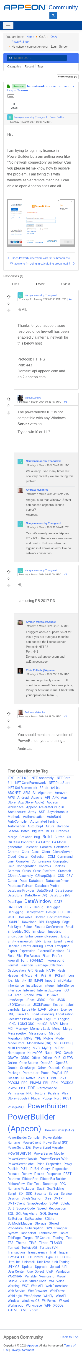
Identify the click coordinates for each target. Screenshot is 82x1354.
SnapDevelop (37, 1203)
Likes (15, 284)
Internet (29, 990)
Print (40, 1164)
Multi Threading (19, 1048)
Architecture (17, 812)
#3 (65, 402)
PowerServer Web (54, 1159)
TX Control (36, 1257)
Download (29, 922)
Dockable (26, 917)
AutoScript (36, 826)
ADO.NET (14, 793)
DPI (41, 922)
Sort (11, 1208)
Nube (49, 1053)
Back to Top (70, 1337)
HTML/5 (27, 975)
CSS (61, 876)
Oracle (13, 1068)
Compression (41, 861)
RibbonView (17, 1184)
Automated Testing (44, 821)
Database (36, 881)
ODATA (13, 1058)
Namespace (17, 1053)
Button (60, 837)
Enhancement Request (42, 936)
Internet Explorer (49, 990)
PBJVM (35, 1083)
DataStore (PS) (61, 895)
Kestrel (58, 1004)
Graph (40, 970)
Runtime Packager (21, 1188)
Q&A (54, 37)
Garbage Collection (49, 965)
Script (12, 1193)
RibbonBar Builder (53, 1179)
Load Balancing (43, 1014)
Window (14, 1301)
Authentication (34, 817)
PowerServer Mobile (49, 1153)
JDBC (41, 1000)
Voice (60, 1281)
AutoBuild (54, 817)
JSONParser (42, 1004)
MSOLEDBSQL (64, 1043)
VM (51, 1281)
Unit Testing (60, 1262)
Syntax (13, 1233)
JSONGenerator (19, 1004)
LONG (12, 1024)
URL (65, 1267)
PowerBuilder (20, 42)
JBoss (30, 1000)
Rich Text (34, 1184)
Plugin (36, 1098)
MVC (36, 1048)
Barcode (63, 826)
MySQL (47, 1048)
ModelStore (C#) (39, 1043)
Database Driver (57, 881)
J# (47, 995)
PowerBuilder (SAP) (59, 1130)
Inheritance (16, 985)
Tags (41, 66)
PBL (46, 1083)
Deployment (35, 912)
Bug (37, 837)
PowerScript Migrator (48, 1147)
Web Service (17, 1291)
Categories (14, 66)
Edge (66, 922)
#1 (65, 716)
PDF (32, 1088)
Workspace (34, 1305)
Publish (13, 1169)
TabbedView (48, 1233)
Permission (16, 1093)
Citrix (26, 852)
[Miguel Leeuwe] (20, 398)
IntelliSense (65, 985)
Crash (26, 871)
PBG (24, 1083)
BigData (38, 831)
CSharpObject (45, 876)
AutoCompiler (18, 821)
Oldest (65, 284)
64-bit (55, 788)
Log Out (50, 1019)
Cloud (12, 856)
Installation (34, 985)
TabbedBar (28, 1233)
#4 (70, 299)
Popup (48, 1098)
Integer (50, 985)
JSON (61, 1000)
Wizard (64, 1301)
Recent (29, 66)
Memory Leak (40, 1028)
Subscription (34, 1228)
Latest (40, 284)
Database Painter (20, 886)
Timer (43, 1243)
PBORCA (67, 1083)
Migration (15, 1038)
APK (55, 797)
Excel (49, 946)
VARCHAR (15, 1276)
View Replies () (67, 76)
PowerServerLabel (21, 1164)
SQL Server (49, 1213)
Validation (63, 1271)
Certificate (61, 847)
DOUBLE (14, 922)
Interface (15, 990)
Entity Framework (21, 941)
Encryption (16, 936)
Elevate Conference (49, 927)
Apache (37, 797)
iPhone (29, 995)
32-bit (44, 788)
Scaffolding (55, 1188)
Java (54, 995)
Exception (62, 946)
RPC (63, 1184)
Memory (22, 1028)
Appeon (32, 1345)
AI (34, 793)
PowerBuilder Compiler (24, 1137)
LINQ (11, 1014)
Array (32, 812)
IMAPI (39, 980)
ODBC (25, 1058)
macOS (42, 1024)
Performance (47, 1088)
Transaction (17, 1252)
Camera (46, 847)
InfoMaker (65, 980)
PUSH (35, 1169)
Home (30, 37)
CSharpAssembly (20, 876)
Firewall (13, 960)
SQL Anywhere (27, 1213)
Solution (66, 1203)
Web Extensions (57, 1286)
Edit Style (15, 927)
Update (27, 1267)
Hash (61, 970)
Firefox (57, 956)
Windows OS (31, 1301)
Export (13, 951)
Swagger (60, 1228)
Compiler (23, 861)
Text (69, 1238)
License (66, 1009)
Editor (28, 927)
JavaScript (16, 1000)
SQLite (49, 1218)
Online (13, 1063)
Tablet (63, 1233)
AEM (27, 793)
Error (48, 941)
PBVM (12, 1088)
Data (23, 881)
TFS (11, 1243)
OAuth (68, 1053)
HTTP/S (41, 975)
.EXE (11, 778)
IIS (30, 980)
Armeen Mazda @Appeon (41, 621)
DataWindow (38, 901)
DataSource (64, 890)
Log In (38, 1019)
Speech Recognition (51, 1208)
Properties (54, 1164)
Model (60, 1038)
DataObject (45, 890)
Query (46, 1169)
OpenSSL (62, 1063)
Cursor (13, 881)
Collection (38, 856)
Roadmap (50, 1184)
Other (42, 1068)
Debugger (53, 907)
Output (67, 1068)
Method (54, 1033)
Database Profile (47, 886)
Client (46, 852)
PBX (22, 1088)
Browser (26, 837)
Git (30, 970)
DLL (62, 912)
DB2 (29, 907)
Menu (56, 1028)
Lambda (14, 1009)
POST (67, 1098)
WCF (25, 1286)
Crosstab (64, 871)
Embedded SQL (19, 931)
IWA (39, 995)
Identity (21, 980)
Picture (40, 1093)
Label (70, 1004)
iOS (66, 990)
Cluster (23, 856)
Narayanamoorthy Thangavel (30, 117)
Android (23, 797)
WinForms (49, 1301)
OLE (57, 1058)
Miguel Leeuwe (33, 397)
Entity (65, 936)
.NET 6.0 (23, 778)
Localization (65, 1014)
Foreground (56, 960)
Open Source (29, 1063)
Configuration (27, 866)
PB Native (28, 1078)
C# (69, 837)
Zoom (34, 1310)
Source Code (26, 1208)
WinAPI (61, 1296)
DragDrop (53, 922)
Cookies (59, 866)
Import (50, 980)
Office (36, 1058)
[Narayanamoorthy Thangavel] (10, 117)
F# (69, 951)
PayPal (57, 1073)
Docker (40, 917)
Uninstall (28, 1262)
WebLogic (15, 1296)
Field (11, 956)
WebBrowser (38, 1291)
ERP (39, 941)
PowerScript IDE (19, 1147)
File (19, 956)
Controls (45, 866)
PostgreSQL (17, 1107)
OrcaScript (28, 1068)
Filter (46, 956)
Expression (28, 951)
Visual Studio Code (33, 1281)
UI (57, 1257)
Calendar (31, 847)
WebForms (57, 1291)
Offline (48, 1058)
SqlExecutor (34, 1218)
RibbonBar (30, 1179)
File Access (32, 956)
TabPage (14, 1238)
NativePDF (35, 1053)
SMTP (58, 1198)
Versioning (47, 1276)
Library (54, 1009)
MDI (11, 1028)
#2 (65, 574)
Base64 (13, 831)
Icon (71, 975)
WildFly (49, 1296)
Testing (58, 1238)
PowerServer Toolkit (23, 1159)
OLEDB (68, 1058)
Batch (25, 831)
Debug (39, 907)
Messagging (38, 1033)
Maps (64, 1024)
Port (57, 1098)
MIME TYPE (33, 1038)
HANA (51, 970)
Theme (21, 1243)
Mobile (49, 1038)
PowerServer (20, 1153)
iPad (18, 995)
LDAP (42, 1009)
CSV (70, 876)
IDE (10, 980)
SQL (11, 1213)
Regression (60, 1169)
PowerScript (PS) (56, 1142)
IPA (10, 995)
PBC (54, 1078)
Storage (41, 1223)
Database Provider (21, 890)
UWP (50, 1271)
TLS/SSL (56, 1243)
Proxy (68, 1164)
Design (51, 912)
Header (13, 975)
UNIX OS (14, 1267)
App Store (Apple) (31, 802)
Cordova (14, 871)
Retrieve (14, 1179)
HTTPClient (57, 975)
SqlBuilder (15, 1218)
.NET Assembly (42, 778)
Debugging (16, 912)
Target (28, 1238)
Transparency (37, 1252)
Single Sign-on (32, 1198)
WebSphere (33, 1296)
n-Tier (59, 1048)
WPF (47, 1305)
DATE (58, 902)
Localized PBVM (20, 1019)
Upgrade (41, 1267)
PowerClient (32, 1142)
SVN (49, 1228)
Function (27, 965)
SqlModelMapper (20, 1223)
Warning (14, 1286)
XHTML (13, 1310)
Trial (53, 1252)
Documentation (58, 917)
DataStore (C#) (36, 895)
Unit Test (44, 1262)
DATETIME (16, 907)
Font (24, 960)
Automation (17, 826)
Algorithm (45, 793)
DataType (15, 902)
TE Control (43, 1238)
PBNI (55, 1083)
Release (14, 1174)
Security (40, 1193)
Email (70, 927)
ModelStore (16, 1043)
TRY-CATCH (17, 1257)
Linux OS (23, 1014)
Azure (50, 826)
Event (58, 941)
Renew (27, 1174)
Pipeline (54, 1093)
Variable (31, 1276)
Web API (37, 1286)
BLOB (50, 831)
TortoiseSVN (49, 1247)
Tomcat (14, 1247)
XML (24, 1310)
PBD (63, 1078)
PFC (29, 1093)
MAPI (54, 1024)
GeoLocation (17, 970)
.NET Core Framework (30, 783)
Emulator (39, 931)
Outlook (54, 1068)
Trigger (63, 1252)
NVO (58, 1053)
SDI (21, 1193)
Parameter (31, 1073)
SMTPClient (17, 1203)
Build (47, 836)
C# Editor (43, 842)
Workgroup (16, 1305)
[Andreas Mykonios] (20, 712)
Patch (45, 1073)
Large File (29, 1009)
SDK (29, 1193)
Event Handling (32, 946)
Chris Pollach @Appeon (40, 670)
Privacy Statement (22, 1350)
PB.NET (43, 1078)
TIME (33, 1243)
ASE (42, 812)
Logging (63, 1019)
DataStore (15, 895)
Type (50, 1257)
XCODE (58, 1305)
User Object (36, 1271)
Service (66, 1194)
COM (52, 856)
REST (68, 1174)
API (48, 797)
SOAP (54, 1203)
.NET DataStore (59, 783)
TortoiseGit (29, 1247)
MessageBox (17, 1033)
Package (14, 1073)
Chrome (14, 852)
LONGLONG (26, 1024)
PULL (25, 1169)
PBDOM (14, 1083)
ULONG (66, 1257)
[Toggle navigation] (8, 25)
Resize (39, 1174)
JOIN (51, 1000)
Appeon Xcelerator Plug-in (45, 807)
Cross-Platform (44, 871)
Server (54, 1193)
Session (14, 1198)
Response (54, 1174)
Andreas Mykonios (37, 489)
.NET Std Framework (23, 788)
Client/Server (62, 852)
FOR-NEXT (38, 960)
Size (48, 1198)
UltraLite (14, 1262)
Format (13, 965)
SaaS (41, 1188)
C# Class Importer (21, 842)
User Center (17, 1271)
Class (36, 852)
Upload (55, 1267)
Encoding (55, 931)
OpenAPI (47, 1063)
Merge (67, 1028)
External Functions (51, 951)
